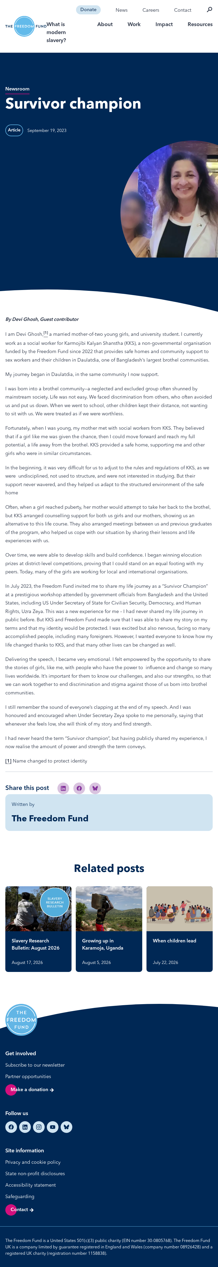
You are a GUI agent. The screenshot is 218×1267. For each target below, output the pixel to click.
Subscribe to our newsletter (35, 1065)
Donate (88, 9)
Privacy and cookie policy (33, 1162)
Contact (182, 10)
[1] (8, 761)
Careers (150, 10)
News (122, 10)
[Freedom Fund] (26, 26)
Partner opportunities (28, 1076)
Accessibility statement (30, 1185)
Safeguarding (19, 1196)
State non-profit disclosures (35, 1173)
